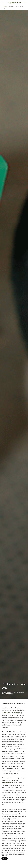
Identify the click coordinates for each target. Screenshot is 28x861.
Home (5, 6)
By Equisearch (7, 692)
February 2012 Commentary (11, 713)
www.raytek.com (7, 782)
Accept (4, 858)
